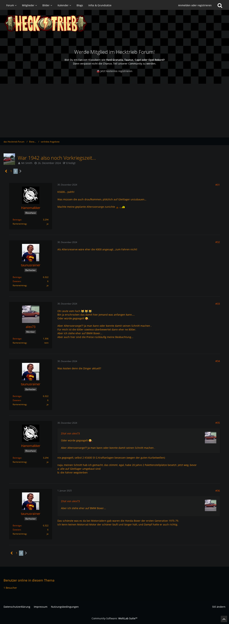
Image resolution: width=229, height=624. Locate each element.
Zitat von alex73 (70, 433)
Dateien (17, 281)
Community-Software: (114, 618)
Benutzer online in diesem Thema (29, 580)
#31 (217, 184)
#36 (217, 490)
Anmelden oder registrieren (195, 5)
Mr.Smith (26, 163)
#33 (217, 303)
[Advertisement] (114, 110)
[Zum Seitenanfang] (224, 619)
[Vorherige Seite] (6, 171)
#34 (217, 361)
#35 (217, 422)
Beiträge (17, 219)
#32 (217, 242)
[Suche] (219, 5)
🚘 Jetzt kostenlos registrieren (114, 71)
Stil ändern (218, 606)
